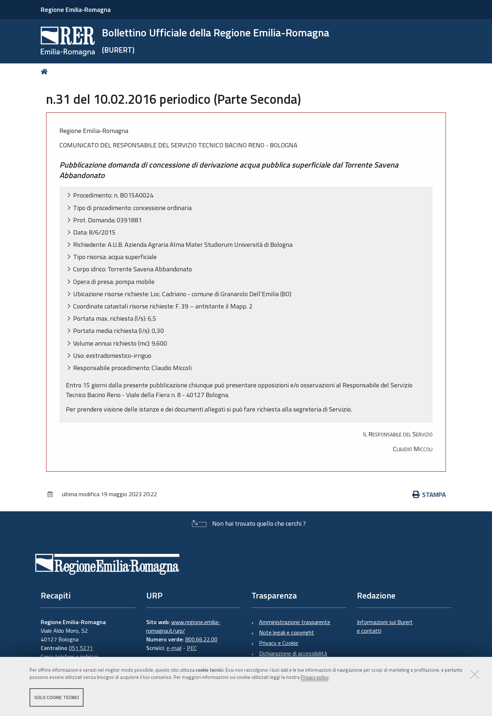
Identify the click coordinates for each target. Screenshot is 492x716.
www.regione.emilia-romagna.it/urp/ (183, 626)
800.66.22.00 (201, 639)
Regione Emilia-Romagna (76, 9)
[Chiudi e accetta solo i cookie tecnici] (474, 674)
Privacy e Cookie (278, 643)
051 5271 (81, 648)
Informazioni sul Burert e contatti (385, 626)
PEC (192, 648)
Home (45, 71)
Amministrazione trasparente (294, 622)
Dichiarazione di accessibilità (293, 653)
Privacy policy (314, 677)
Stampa (434, 494)
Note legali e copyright (286, 632)
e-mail (174, 648)
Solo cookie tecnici (56, 697)
